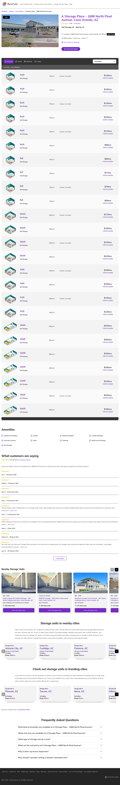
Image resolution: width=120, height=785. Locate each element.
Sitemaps (43, 772)
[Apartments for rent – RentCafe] (10, 4)
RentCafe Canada (113, 777)
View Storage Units (19, 610)
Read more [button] (13, 510)
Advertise (32, 772)
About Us (5, 772)
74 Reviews (77, 23)
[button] (70, 49)
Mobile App (24, 772)
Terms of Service (53, 772)
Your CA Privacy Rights (76, 772)
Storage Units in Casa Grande (43, 4)
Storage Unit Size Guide (61, 4)
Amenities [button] (98, 61)
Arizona (11, 11)
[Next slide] (56, 31)
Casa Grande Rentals (26, 4)
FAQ (18, 772)
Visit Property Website (72, 42)
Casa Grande (19, 11)
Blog (70, 4)
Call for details (108, 78)
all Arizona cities (24, 710)
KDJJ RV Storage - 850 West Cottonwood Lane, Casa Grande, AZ (53, 599)
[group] (9, 61)
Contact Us (12, 772)
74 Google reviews (24, 460)
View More (60, 558)
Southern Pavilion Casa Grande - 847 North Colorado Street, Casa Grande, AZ (90, 599)
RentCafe (4, 11)
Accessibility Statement (91, 772)
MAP (6, 17)
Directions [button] (111, 34)
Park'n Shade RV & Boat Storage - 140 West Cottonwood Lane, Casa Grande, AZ (18, 599)
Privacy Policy (63, 772)
